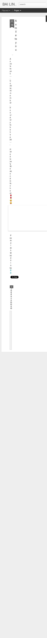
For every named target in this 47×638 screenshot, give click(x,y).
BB (10, 271)
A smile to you (16, 35)
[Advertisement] (25, 58)
